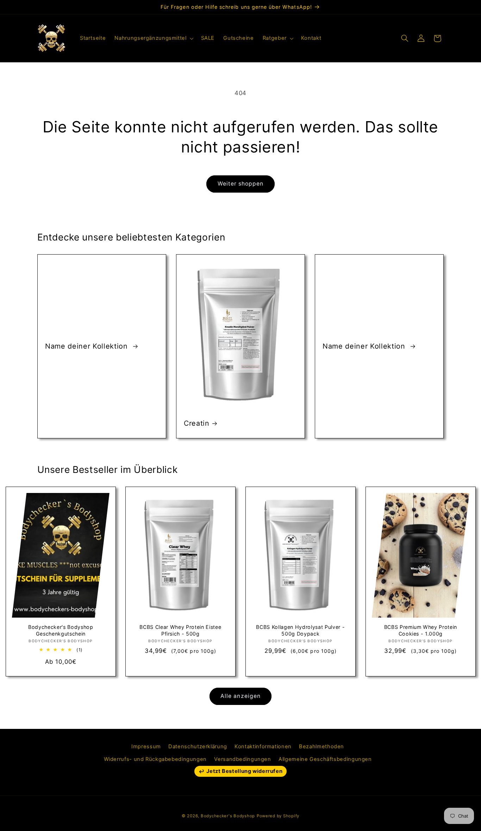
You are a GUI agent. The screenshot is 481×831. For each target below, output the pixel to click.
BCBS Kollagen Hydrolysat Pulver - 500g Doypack (300, 630)
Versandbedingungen (242, 759)
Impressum (146, 746)
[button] (153, 38)
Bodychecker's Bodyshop (228, 815)
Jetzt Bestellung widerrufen (244, 771)
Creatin (197, 423)
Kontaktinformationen (263, 746)
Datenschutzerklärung (197, 746)
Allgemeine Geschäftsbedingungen (325, 759)
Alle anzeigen (240, 696)
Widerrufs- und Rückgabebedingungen (155, 759)
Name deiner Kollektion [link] (87, 346)
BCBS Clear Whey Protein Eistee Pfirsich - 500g (180, 630)
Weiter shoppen (241, 183)
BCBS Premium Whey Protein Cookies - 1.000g (420, 630)
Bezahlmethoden (321, 746)
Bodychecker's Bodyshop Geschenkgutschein (60, 630)
